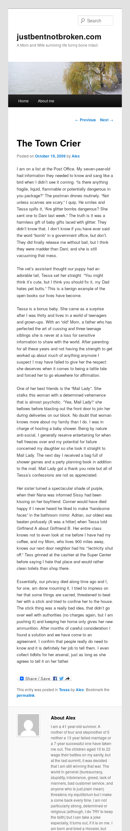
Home (23, 100)
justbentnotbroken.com (59, 36)
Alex (76, 156)
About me (46, 100)
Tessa (64, 689)
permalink (26, 695)
